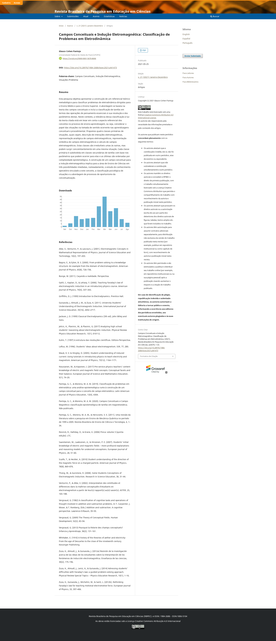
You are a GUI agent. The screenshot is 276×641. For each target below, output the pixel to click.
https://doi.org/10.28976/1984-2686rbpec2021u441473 (90, 67)
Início (61, 25)
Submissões (73, 16)
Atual (85, 16)
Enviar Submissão (193, 56)
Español (186, 38)
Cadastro (6, 2)
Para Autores (188, 77)
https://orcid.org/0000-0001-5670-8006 (79, 58)
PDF (144, 50)
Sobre (58, 16)
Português (187, 43)
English (186, 34)
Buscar (215, 16)
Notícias (123, 16)
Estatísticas (109, 16)
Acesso (17, 2)
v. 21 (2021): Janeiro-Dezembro (90, 25)
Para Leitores (188, 73)
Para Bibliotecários (190, 81)
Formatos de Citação (149, 356)
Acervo (96, 16)
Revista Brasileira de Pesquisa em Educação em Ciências (103, 11)
